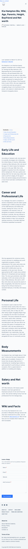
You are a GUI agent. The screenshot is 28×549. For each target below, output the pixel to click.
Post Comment (7, 496)
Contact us (5, 529)
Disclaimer (5, 527)
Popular (4, 26)
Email (4, 472)
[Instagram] (6, 505)
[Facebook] (2, 505)
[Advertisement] (14, 44)
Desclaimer (17, 509)
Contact (10, 509)
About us (4, 509)
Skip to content (4, 1)
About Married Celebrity (8, 523)
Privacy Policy (5, 511)
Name (5, 467)
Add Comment (7, 482)
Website (5, 477)
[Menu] (25, 3)
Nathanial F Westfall (7, 61)
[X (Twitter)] (4, 505)
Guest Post (4, 514)
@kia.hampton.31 (14, 416)
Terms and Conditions (16, 511)
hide (11, 130)
